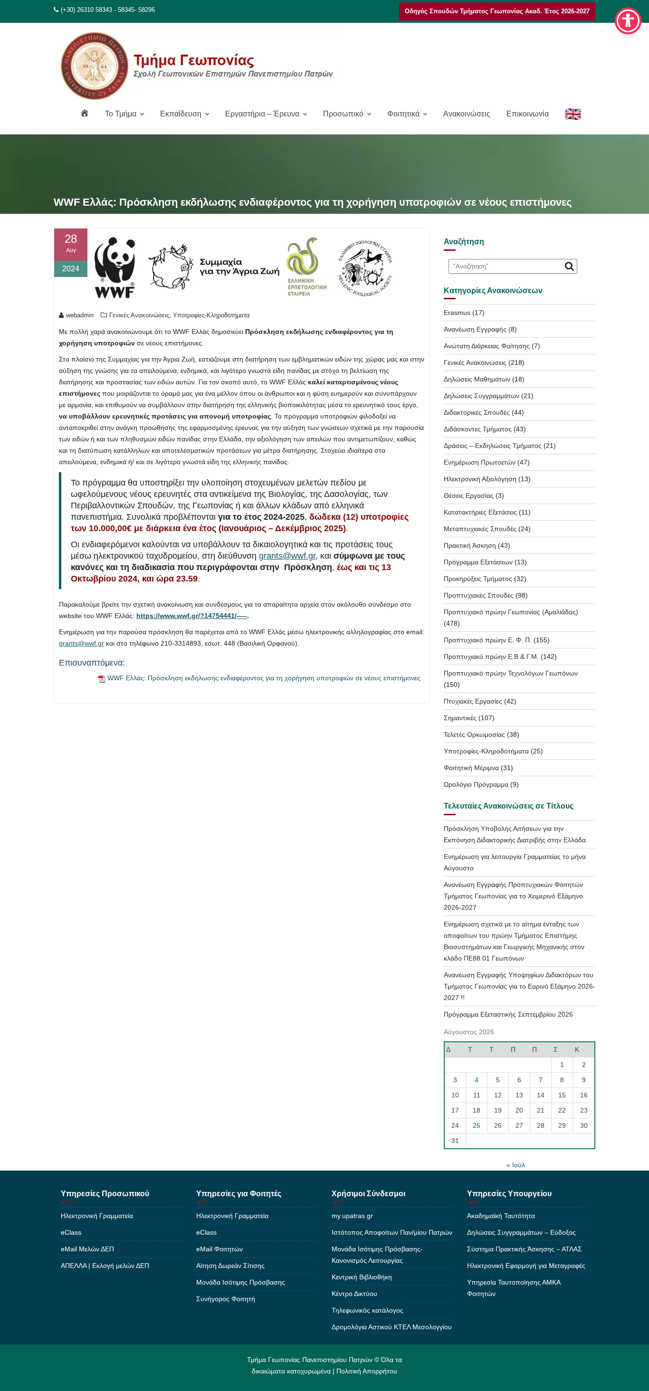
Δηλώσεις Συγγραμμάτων (481, 396)
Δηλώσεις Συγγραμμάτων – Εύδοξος (521, 1232)
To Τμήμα (120, 114)
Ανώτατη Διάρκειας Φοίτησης (487, 346)
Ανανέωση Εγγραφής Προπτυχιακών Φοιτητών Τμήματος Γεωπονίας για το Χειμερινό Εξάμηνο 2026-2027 (513, 896)
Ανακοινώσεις (466, 114)
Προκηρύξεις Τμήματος (478, 578)
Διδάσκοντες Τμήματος (478, 429)
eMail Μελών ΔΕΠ (87, 1249)
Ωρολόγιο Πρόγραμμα (476, 784)
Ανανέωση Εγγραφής (475, 329)
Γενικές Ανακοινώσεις (139, 315)
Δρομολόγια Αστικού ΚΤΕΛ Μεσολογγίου (392, 1327)
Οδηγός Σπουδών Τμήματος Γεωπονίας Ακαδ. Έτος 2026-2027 (497, 11)
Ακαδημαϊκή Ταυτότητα (501, 1216)
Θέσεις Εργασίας (469, 495)
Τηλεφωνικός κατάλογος (367, 1310)
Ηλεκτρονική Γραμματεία (97, 1216)
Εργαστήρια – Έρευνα (262, 114)
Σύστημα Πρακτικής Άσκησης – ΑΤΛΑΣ (524, 1249)
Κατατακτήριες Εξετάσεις (480, 512)
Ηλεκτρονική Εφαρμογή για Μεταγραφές (526, 1265)
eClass (71, 1232)
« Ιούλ (515, 1165)
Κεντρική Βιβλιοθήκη (362, 1277)
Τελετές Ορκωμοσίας (474, 734)
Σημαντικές (460, 718)
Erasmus (457, 312)
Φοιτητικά (403, 114)
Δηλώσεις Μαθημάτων (477, 379)
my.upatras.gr (352, 1216)
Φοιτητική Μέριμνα (471, 768)
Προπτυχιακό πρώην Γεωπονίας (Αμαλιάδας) (511, 612)
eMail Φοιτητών (219, 1249)
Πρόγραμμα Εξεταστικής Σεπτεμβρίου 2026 (508, 1014)
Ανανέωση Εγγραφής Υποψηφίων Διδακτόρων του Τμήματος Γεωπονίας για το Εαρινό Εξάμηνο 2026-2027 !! (519, 986)
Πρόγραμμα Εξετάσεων (478, 562)
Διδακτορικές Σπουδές (477, 412)
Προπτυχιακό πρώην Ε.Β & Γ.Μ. (491, 656)
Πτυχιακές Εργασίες (473, 701)
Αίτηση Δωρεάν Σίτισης (230, 1265)
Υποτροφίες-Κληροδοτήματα (211, 315)
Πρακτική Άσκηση (470, 545)
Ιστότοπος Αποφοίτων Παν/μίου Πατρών (392, 1232)
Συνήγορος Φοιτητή (225, 1299)
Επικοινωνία (527, 114)
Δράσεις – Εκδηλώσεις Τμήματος (493, 445)
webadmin (80, 315)
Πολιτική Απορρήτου (366, 1371)
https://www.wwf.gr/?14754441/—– (191, 615)
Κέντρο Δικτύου (354, 1293)
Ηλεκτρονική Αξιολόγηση (480, 479)
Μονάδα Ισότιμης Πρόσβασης (240, 1282)
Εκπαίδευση (180, 114)
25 (476, 1125)
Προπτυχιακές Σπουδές (479, 595)
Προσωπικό (343, 114)
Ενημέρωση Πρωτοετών (479, 462)
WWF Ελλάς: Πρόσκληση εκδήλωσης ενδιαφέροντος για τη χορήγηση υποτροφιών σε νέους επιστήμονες (263, 678)
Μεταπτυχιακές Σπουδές (480, 529)
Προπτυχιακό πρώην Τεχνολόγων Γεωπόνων (511, 673)
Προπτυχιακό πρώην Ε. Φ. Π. (488, 640)
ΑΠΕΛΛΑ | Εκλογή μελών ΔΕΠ (105, 1265)
